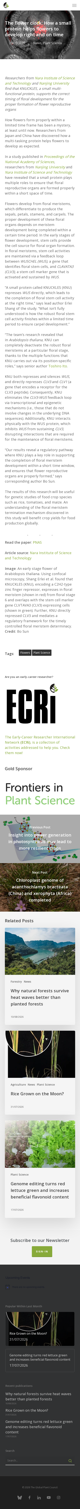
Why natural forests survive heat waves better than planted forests (38, 1396)
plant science (41, 652)
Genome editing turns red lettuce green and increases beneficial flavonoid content (38, 1426)
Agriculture (18, 1084)
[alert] (40, 1287)
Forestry (16, 981)
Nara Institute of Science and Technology (38, 172)
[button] (74, 5)
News (37, 43)
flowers (25, 652)
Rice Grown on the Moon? (26, 1410)
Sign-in (42, 1251)
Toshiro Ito (57, 366)
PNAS (37, 542)
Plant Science (52, 43)
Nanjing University (54, 83)
